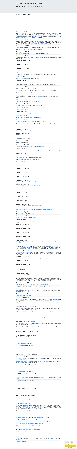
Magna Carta (33, 393)
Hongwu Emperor (56, 299)
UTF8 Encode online (46, 446)
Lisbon (38, 405)
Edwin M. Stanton (28, 222)
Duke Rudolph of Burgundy (55, 421)
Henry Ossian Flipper (19, 209)
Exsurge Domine (27, 290)
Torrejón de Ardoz (48, 246)
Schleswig (38, 146)
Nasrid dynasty (28, 362)
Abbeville (21, 403)
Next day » (22, 8)
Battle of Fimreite (18, 417)
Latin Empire (31, 328)
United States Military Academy (47, 209)
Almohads (19, 405)
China (22, 299)
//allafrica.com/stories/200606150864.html (40, 43)
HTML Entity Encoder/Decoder (37, 446)
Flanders (32, 345)
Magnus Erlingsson (40, 417)
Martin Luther (40, 290)
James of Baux (18, 328)
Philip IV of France (19, 345)
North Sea (33, 380)
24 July (17, 284)
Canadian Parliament (21, 121)
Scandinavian (41, 438)
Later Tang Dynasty (30, 423)
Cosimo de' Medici (19, 295)
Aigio (41, 57)
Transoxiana (41, 375)
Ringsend (24, 187)
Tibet (34, 321)
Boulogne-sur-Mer (54, 252)
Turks (38, 166)
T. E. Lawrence (27, 166)
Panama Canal (22, 161)
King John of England (24, 393)
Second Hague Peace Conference (23, 177)
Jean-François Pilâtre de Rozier (28, 252)
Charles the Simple (38, 421)
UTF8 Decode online (54, 446)
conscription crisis (21, 157)
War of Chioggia (33, 326)
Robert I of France (26, 421)
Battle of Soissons (19, 421)
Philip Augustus (31, 410)
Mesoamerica (25, 343)
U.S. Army (20, 151)
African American (30, 209)
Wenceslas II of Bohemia (20, 352)
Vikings (37, 431)
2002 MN (23, 49)
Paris (21, 410)
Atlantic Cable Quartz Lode (22, 217)
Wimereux (41, 253)
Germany (26, 146)
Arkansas (17, 237)
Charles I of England (21, 274)
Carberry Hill (29, 286)
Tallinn (39, 382)
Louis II (17, 436)
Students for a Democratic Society (21, 92)
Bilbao (21, 336)
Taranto (26, 328)
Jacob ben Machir (19, 338)
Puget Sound (40, 125)
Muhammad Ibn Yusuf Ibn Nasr (23, 361)
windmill (19, 375)
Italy (23, 354)
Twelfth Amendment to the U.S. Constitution (24, 241)
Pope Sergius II (23, 429)
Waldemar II (33, 382)
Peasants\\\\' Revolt (19, 317)
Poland (30, 352)
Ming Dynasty (19, 299)
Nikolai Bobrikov (28, 185)
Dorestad (17, 441)
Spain (17, 78)
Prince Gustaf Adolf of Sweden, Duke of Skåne (36, 181)
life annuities (36, 358)
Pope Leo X (18, 290)
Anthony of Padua (19, 371)
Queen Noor (42, 72)
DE (16, 446)
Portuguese (19, 123)
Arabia (19, 166)
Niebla (51, 438)
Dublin (31, 117)
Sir (16, 270)
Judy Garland (18, 117)
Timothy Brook (39, 301)
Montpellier (36, 338)
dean (26, 338)
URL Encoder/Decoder (28, 446)
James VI (46, 284)
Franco (37, 78)
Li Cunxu (38, 423)
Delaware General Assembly (36, 258)
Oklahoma (17, 96)
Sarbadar (33, 306)
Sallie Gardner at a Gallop (20, 205)
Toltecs (33, 425)
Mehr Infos (67, 444)
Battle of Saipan (18, 130)
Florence (21, 354)
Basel (37, 105)
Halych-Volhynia (42, 377)
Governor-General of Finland (35, 185)
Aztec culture (18, 343)
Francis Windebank (20, 270)
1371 (38, 299)
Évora (31, 405)
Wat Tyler (32, 317)
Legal (19, 446)
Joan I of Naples (54, 328)
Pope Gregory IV (31, 429)
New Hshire (37, 241)
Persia (24, 306)
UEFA (18, 105)
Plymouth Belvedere (41, 96)
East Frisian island (20, 380)
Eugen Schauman (18, 185)
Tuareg (19, 347)
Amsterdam (18, 341)
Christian (59, 377)
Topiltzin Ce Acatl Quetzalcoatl (21, 425)
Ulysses (53, 187)
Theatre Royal (39, 117)
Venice (23, 326)
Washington (44, 125)
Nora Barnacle (30, 187)
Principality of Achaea (40, 328)
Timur (17, 306)
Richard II (37, 318)
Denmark (31, 146)
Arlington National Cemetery (20, 221)
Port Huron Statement (34, 92)
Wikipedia (20, 443)
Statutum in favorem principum (36, 364)
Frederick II (24, 364)
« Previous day (18, 8)
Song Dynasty (53, 300)
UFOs (31, 125)
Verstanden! (70, 446)
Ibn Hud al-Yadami (46, 361)
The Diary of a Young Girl (20, 109)
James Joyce (18, 187)
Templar (36, 415)
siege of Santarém (25, 408)
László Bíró (18, 138)
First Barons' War (42, 393)
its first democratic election (23, 78)
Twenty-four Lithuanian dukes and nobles (22, 377)
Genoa (39, 326)
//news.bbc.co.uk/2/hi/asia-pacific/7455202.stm (46, 34)
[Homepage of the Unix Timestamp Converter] (18, 4)
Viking (19, 438)
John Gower (57, 318)
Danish (24, 382)
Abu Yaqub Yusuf (36, 408)
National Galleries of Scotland (30, 248)
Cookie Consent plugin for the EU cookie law (70, 447)
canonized (32, 371)
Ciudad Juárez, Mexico (26, 150)
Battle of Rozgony (20, 332)
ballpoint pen (25, 138)
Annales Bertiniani (24, 431)
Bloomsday (41, 187)
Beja (52, 438)
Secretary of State (30, 270)
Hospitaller (40, 415)
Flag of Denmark (44, 382)
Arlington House (45, 221)
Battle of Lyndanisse (19, 382)
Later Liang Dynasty (21, 423)
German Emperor (25, 201)
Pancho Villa (18, 150)
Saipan (31, 130)
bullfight (28, 246)
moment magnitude (31, 57)
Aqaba (33, 166)
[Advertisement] (38, 24)
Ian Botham (21, 74)
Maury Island (35, 125)
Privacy (22, 446)
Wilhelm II (17, 201)
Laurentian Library (28, 295)
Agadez (30, 347)
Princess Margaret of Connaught (21, 181)
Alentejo (26, 405)
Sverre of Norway (26, 417)
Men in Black (22, 126)
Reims (26, 359)
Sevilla (48, 438)
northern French (20, 358)
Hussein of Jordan (20, 72)
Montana (34, 217)
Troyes (26, 358)
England (18, 415)
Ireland (34, 117)
